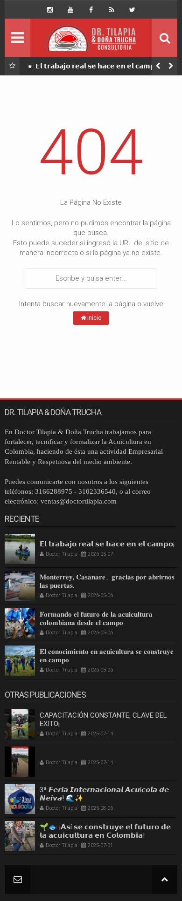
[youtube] (70, 9)
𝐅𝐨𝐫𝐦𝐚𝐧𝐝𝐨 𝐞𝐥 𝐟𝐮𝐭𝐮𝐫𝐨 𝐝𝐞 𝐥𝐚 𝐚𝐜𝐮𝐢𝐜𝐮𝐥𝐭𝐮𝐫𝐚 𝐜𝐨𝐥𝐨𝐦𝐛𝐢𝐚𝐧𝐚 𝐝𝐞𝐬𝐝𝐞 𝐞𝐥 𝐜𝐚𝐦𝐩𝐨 (96, 618)
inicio (93, 318)
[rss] (111, 9)
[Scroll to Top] (164, 879)
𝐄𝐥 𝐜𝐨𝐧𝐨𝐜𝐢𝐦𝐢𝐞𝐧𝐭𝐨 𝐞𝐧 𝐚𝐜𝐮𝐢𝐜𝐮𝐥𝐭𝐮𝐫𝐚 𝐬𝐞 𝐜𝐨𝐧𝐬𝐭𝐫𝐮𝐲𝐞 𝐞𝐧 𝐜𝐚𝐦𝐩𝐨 (107, 655)
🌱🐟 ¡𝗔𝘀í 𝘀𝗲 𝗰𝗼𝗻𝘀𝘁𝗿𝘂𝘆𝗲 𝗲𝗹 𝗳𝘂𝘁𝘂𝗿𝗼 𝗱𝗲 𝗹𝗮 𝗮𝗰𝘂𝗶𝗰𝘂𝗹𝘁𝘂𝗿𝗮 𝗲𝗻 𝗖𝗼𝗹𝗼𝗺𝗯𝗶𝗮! (105, 831)
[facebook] (91, 9)
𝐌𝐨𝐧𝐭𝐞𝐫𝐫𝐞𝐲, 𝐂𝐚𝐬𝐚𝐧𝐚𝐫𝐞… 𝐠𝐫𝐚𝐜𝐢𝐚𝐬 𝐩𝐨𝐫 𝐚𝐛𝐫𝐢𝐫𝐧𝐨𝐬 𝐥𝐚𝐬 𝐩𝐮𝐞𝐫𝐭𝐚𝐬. (107, 581)
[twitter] (132, 9)
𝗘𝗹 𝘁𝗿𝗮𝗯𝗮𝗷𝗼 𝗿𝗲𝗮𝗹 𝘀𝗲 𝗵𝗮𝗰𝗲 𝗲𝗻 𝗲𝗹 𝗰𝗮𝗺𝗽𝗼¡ (97, 66)
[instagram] (50, 9)
